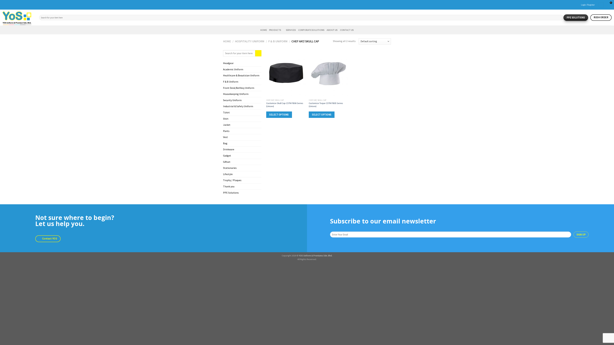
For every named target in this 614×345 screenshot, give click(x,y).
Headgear (228, 63)
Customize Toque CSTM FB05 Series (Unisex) (326, 105)
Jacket (226, 124)
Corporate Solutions (311, 30)
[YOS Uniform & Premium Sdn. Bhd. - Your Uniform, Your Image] (18, 17)
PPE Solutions (231, 192)
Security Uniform (232, 100)
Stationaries (230, 167)
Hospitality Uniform (249, 41)
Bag (225, 143)
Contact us (347, 30)
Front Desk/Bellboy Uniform (238, 87)
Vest (225, 137)
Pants (226, 131)
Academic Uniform (233, 69)
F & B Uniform (277, 41)
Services (291, 30)
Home (263, 30)
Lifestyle (228, 174)
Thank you (228, 186)
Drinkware (228, 149)
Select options (279, 114)
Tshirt (226, 112)
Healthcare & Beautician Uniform (241, 75)
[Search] (560, 17)
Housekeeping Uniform (235, 94)
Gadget (227, 155)
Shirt (225, 118)
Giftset (226, 161)
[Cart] (601, 5)
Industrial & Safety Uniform (238, 106)
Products (275, 30)
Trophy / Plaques (232, 180)
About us (332, 30)
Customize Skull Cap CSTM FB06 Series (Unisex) (284, 105)
